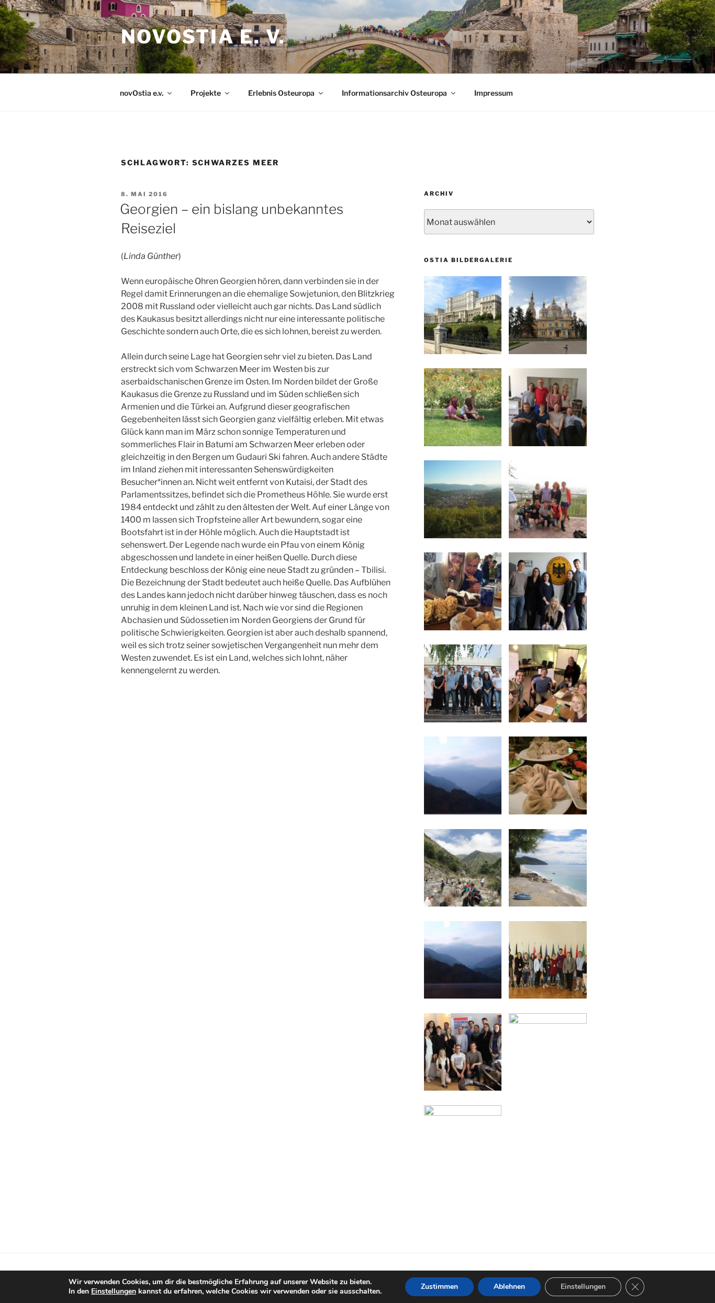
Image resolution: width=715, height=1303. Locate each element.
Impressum (493, 92)
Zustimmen (439, 1286)
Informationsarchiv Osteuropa (394, 92)
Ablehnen (509, 1286)
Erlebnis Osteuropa (281, 92)
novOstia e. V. (203, 36)
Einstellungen (113, 1291)
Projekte (206, 92)
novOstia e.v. (141, 92)
